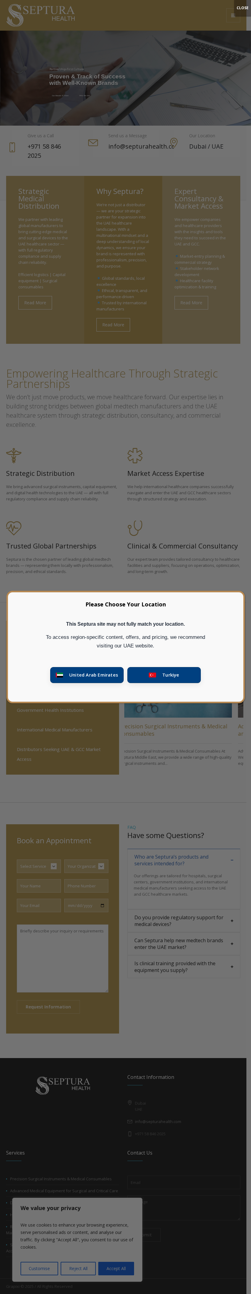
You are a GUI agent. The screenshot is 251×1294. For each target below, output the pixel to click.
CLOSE (243, 7)
